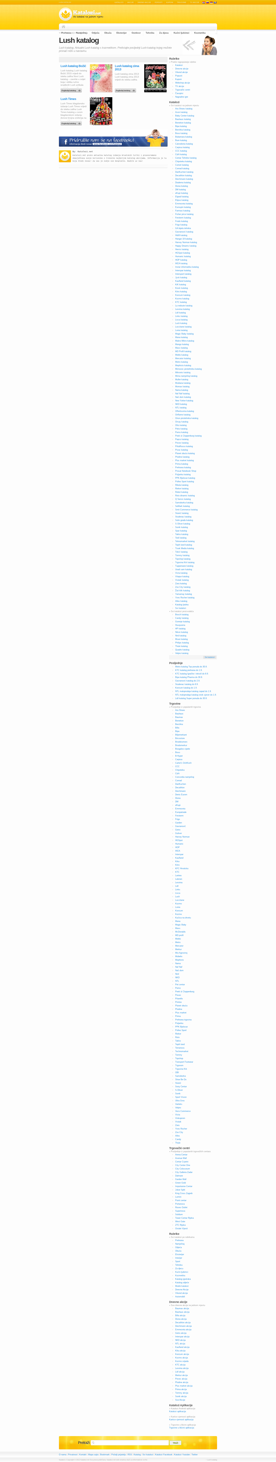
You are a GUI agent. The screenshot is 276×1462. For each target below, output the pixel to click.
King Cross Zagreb (183, 1193)
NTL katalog (180, 407)
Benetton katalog (183, 123)
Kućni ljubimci (181, 1272)
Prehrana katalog (183, 467)
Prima (178, 1016)
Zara (177, 1125)
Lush (177, 896)
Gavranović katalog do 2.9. (187, 681)
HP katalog (180, 628)
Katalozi (119, 2)
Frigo (177, 819)
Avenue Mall (181, 1158)
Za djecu (179, 1268)
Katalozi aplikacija (177, 1411)
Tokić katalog (181, 552)
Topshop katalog (182, 559)
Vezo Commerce (183, 1111)
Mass (177, 928)
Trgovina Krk (181, 1069)
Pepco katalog (181, 439)
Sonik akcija (181, 1396)
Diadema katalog (183, 182)
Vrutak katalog (182, 580)
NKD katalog (181, 404)
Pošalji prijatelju (118, 1454)
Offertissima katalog (184, 411)
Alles (177, 1136)
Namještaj (179, 1244)
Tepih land (180, 1044)
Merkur (178, 949)
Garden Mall (180, 1179)
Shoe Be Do (180, 1079)
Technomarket (181, 1051)
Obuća (178, 1251)
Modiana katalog (182, 383)
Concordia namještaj (184, 777)
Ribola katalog (181, 485)
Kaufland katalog (183, 281)
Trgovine (181, 2)
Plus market (180, 1012)
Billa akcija (180, 1315)
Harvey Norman (182, 837)
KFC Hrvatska (181, 868)
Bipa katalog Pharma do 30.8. (189, 677)
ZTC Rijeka (180, 1225)
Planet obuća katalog (185, 453)
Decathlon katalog (183, 175)
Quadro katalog (182, 649)
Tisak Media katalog (184, 548)
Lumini (178, 1197)
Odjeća (178, 1247)
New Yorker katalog (184, 400)
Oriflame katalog (182, 414)
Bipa (177, 731)
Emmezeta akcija (183, 1329)
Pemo (178, 988)
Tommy (178, 1055)
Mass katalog (181, 348)
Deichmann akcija (183, 1326)
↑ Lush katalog (211, 1460)
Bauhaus (179, 713)
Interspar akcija (182, 1336)
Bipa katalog (181, 126)
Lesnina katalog (182, 309)
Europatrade (180, 812)
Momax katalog (182, 386)
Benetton (179, 720)
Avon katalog (181, 112)
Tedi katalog (180, 538)
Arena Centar (181, 1154)
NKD (177, 977)
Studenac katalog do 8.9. (186, 684)
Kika (177, 861)
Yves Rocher (181, 1129)
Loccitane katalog (183, 327)
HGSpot (179, 840)
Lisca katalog (181, 319)
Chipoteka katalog (183, 161)
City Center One (182, 1165)
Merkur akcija (181, 1375)
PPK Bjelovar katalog (185, 478)
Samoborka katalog (184, 502)
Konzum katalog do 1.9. (186, 688)
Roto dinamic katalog (185, 495)
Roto (177, 1037)
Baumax (179, 717)
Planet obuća (181, 1005)
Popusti (158, 2)
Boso (177, 752)
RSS (130, 1454)
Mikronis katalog (182, 372)
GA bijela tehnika (183, 228)
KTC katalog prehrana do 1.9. (188, 670)
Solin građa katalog (184, 520)
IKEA (177, 851)
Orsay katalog (181, 422)
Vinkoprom (180, 1118)
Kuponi (169, 2)
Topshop (179, 1058)
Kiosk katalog (181, 288)
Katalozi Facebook (163, 1454)
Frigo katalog (181, 225)
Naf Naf (178, 967)
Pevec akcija (181, 1379)
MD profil (179, 935)
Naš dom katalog (183, 397)
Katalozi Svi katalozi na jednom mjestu (81, 14)
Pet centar (180, 984)
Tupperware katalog (184, 566)
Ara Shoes (180, 710)
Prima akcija (181, 1389)
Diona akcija (181, 1319)
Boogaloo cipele (182, 749)
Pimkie (178, 1002)
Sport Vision (181, 1097)
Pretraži (84, 1443)
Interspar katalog (183, 270)
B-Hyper (179, 756)
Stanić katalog (181, 513)
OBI (177, 1072)
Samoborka (180, 1076)
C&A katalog (181, 154)
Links (177, 889)
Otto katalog (181, 425)
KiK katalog (180, 284)
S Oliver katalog (182, 524)
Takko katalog (181, 534)
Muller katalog (181, 379)
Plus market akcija (183, 1386)
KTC (177, 872)
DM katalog (180, 189)
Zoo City (179, 1132)
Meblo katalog (181, 355)
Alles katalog (181, 601)
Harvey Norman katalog (186, 242)
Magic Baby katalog (184, 334)
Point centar (180, 1200)
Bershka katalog (182, 130)
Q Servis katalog (183, 499)
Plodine (178, 1009)
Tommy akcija (181, 1393)
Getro (177, 830)
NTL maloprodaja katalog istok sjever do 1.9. (196, 695)
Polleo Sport (181, 1030)
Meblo (178, 939)
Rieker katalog (181, 488)
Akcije (130, 2)
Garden (178, 822)
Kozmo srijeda (181, 1361)
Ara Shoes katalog (183, 108)
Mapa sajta (93, 1454)
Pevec (178, 995)
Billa (177, 728)
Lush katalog (72, 90)
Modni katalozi (182, 1286)
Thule (177, 1143)
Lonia (177, 907)
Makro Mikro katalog (184, 341)
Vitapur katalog (182, 576)
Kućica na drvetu (183, 917)
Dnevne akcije (181, 68)
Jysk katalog (181, 277)
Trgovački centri (182, 90)
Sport (177, 1261)
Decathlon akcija (183, 1322)
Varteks (178, 1104)
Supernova (180, 1211)
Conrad (178, 780)
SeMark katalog (182, 506)
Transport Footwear (184, 1062)
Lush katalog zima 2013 (127, 67)
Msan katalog (181, 639)
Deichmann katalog (184, 179)
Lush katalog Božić (73, 66)
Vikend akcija (181, 1293)
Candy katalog (181, 618)
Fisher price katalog (184, 214)
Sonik (177, 1093)
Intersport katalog (183, 274)
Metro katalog (181, 362)
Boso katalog (181, 133)
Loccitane (179, 900)
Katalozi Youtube (182, 1454)
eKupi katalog (181, 193)
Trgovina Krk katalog (184, 562)
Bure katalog (181, 140)
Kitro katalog (181, 291)
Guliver (178, 833)
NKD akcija (180, 1340)
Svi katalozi (180, 608)
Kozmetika (180, 1275)
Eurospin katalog (183, 207)
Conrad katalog (182, 168)
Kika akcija (180, 1350)
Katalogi (207, 2)
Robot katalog (181, 492)
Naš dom (179, 970)
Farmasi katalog (182, 210)
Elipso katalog (181, 200)
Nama (178, 963)
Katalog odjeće (182, 1282)
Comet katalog (182, 165)
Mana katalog (181, 337)
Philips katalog (182, 642)
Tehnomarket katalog (185, 541)
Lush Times (68, 99)
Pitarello (179, 998)
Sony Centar (181, 1086)
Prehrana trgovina (183, 1019)
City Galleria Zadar (183, 1172)
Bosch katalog (181, 614)
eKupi (177, 805)
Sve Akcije (180, 1400)
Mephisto (179, 960)
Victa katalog (181, 573)
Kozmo (178, 903)
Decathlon (179, 787)
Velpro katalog (181, 653)
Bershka (179, 724)
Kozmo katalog (182, 298)
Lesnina (178, 882)
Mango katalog (182, 344)
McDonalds (180, 932)
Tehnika (178, 1265)
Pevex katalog (181, 443)
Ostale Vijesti (181, 1228)
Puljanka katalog (183, 474)
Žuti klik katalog (182, 590)
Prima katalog (181, 464)
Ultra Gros (180, 1100)
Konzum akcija (182, 1354)
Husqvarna (180, 625)
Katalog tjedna (181, 604)
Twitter (195, 1454)
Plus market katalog (184, 460)
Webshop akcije (182, 83)
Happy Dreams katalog (185, 246)
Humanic (179, 844)
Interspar (179, 854)
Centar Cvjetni (181, 1161)
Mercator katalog (183, 358)
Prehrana (179, 1240)
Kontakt (82, 1454)
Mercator (179, 946)
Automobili (180, 1296)
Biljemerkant (181, 735)
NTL (177, 981)
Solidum (179, 1214)
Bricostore (180, 738)
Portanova (180, 1204)
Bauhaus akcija (182, 1312)
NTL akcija (180, 1343)
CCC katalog (181, 151)
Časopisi (179, 93)
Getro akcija (180, 1333)
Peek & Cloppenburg (184, 991)
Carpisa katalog (182, 147)
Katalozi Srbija (211, 2)
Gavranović (180, 826)
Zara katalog (181, 583)
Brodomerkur (181, 745)
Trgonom (179, 1065)
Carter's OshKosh (183, 763)
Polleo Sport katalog (184, 481)
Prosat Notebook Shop (185, 471)
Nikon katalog (181, 632)
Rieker (178, 1034)
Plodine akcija (181, 1382)
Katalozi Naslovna (64, 26)
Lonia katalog (181, 330)
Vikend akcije (144, 2)
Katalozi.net (85, 151)
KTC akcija (180, 1365)
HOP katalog (181, 260)
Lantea (178, 875)
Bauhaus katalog (183, 119)
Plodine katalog (182, 457)
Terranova (179, 1048)
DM (176, 801)
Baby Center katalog (184, 115)
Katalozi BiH (215, 2)
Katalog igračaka (183, 1279)
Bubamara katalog (183, 137)
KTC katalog (181, 302)
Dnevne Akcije (181, 1289)
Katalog (137, 1454)
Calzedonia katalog (184, 144)
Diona (177, 798)
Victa (177, 1114)
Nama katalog (181, 390)
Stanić (178, 1083)
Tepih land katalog (183, 545)
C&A (177, 773)
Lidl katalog (180, 312)
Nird (177, 974)
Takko (178, 1041)
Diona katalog (181, 186)
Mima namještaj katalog (186, 376)
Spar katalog (181, 531)
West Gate (180, 1221)
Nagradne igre (181, 97)
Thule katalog (181, 646)
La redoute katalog (183, 305)
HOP (177, 847)
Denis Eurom (181, 794)
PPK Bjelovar (181, 1027)
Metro (177, 942)
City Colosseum (182, 1168)
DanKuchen (180, 784)
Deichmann (180, 791)
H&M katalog (181, 235)
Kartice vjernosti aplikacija (181, 1419)
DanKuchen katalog (184, 172)
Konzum (179, 910)
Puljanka (179, 1023)
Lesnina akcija (181, 1368)
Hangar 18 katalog (183, 239)
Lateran (178, 879)
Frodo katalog (181, 221)
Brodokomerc (181, 742)
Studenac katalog (183, 516)
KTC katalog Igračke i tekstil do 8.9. (192, 673)
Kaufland (179, 858)
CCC (177, 766)
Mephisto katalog (183, 365)
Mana (177, 921)
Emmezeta (180, 808)
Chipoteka (179, 770)
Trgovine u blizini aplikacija (181, 1428)
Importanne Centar (183, 1186)
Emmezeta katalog (184, 203)
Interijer (178, 1258)
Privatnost (72, 1454)
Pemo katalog (181, 432)
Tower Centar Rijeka (184, 1218)
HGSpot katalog (182, 253)
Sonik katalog (181, 527)
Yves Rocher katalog (184, 597)
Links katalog (181, 316)
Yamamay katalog (183, 594)
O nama (62, 1454)
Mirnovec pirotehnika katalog (188, 369)
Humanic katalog (183, 256)
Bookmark (105, 1454)
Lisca (177, 893)
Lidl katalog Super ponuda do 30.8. (191, 698)
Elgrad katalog (181, 196)
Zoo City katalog (182, 587)
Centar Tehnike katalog (185, 158)
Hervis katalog (181, 249)
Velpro (178, 1107)
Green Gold (180, 1183)
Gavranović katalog (184, 232)
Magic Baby (180, 925)
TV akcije (194, 2)
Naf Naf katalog (182, 393)
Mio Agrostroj (181, 953)
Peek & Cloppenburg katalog (188, 436)
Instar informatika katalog (187, 267)
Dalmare (179, 1176)
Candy (178, 1139)
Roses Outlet (181, 1207)
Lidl (176, 886)
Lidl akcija (179, 1372)
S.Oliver (179, 1090)
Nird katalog (180, 635)
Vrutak (178, 1121)
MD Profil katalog (183, 351)
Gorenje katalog (182, 621)
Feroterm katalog (183, 217)
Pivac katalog (181, 450)
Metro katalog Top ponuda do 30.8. (191, 666)
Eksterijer (179, 1254)
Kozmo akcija (181, 1357)
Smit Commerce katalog (186, 509)
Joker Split (180, 1190)
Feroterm (179, 815)
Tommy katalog (182, 555)
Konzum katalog (182, 295)
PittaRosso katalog (184, 446)
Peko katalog (181, 429)
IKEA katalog (181, 263)
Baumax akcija (182, 1308)
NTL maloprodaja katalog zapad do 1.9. (193, 691)
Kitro (177, 865)
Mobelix (178, 956)
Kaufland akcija (182, 1347)
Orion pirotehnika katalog (186, 418)
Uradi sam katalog (183, 569)
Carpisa (178, 759)
